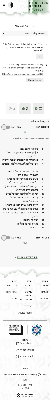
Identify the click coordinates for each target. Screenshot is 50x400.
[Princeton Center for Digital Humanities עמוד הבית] (15, 329)
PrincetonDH (26, 349)
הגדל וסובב (16, 127)
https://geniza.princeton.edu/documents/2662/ (22, 74)
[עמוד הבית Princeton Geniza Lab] (34, 330)
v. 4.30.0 (25, 388)
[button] (39, 7)
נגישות (25, 368)
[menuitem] (44, 285)
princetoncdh (26, 356)
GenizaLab (25, 343)
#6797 (11, 47)
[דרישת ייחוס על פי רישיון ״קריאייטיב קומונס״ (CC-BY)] (25, 380)
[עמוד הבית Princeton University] (25, 395)
